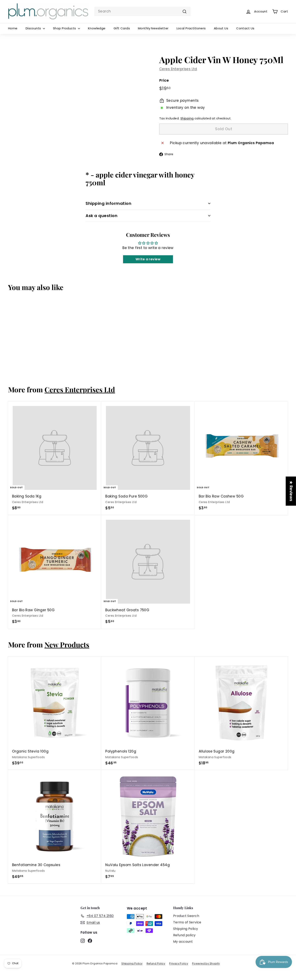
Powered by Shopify (206, 963)
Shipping (187, 118)
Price (164, 80)
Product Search (186, 916)
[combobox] (142, 11)
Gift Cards (122, 28)
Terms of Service (187, 922)
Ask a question (101, 215)
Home (13, 28)
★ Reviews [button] (291, 491)
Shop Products (65, 28)
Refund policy (184, 935)
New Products (67, 644)
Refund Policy (156, 963)
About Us (221, 28)
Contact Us (245, 28)
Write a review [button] (148, 259)
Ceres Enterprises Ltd (178, 69)
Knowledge (97, 28)
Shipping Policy (185, 928)
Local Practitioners (191, 28)
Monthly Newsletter (153, 28)
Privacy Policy (178, 963)
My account (183, 941)
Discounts (34, 28)
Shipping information (108, 203)
